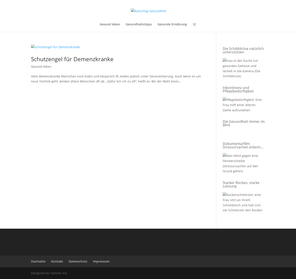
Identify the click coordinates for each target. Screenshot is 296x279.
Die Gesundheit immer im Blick (244, 123)
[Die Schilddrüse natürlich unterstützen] (243, 69)
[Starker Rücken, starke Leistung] (243, 203)
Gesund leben (110, 24)
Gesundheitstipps (139, 24)
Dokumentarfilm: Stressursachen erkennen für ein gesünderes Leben (244, 145)
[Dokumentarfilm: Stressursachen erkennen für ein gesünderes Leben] (243, 164)
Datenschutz (78, 261)
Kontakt (57, 261)
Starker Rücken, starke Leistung (241, 184)
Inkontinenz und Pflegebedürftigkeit (238, 89)
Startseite (38, 261)
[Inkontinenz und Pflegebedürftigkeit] (243, 105)
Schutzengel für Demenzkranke (72, 59)
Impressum (101, 261)
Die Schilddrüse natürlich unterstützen (243, 50)
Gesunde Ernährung (172, 24)
